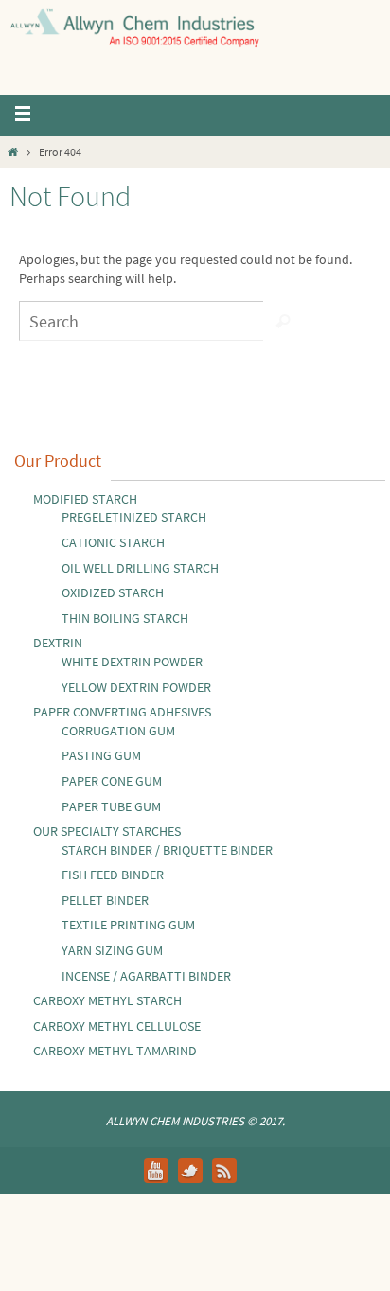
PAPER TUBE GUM (111, 806)
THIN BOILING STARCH (125, 618)
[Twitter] (190, 1170)
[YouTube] (156, 1170)
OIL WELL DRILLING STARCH (140, 567)
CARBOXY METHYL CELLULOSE (117, 1026)
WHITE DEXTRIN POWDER (132, 661)
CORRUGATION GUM (118, 730)
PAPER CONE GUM (112, 780)
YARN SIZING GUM (112, 950)
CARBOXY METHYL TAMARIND (115, 1050)
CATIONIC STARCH (113, 542)
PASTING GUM (101, 755)
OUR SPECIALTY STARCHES (107, 831)
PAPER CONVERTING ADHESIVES (122, 711)
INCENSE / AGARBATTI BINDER (146, 975)
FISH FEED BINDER (113, 874)
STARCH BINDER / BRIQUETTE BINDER (167, 849)
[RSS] (224, 1170)
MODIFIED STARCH (85, 498)
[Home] (13, 152)
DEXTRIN (57, 642)
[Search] (283, 321)
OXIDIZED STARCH (113, 592)
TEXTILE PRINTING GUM (128, 924)
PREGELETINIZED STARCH (134, 516)
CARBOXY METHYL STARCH (107, 1000)
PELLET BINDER (105, 900)
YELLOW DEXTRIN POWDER (136, 687)
